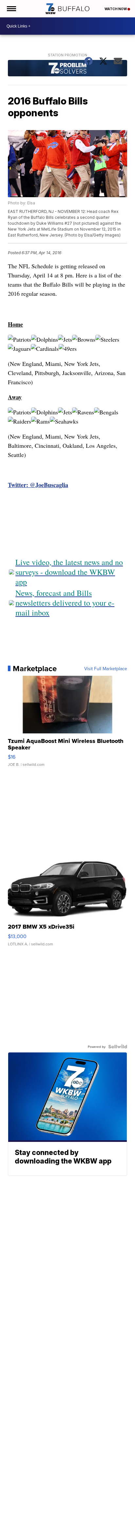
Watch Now (116, 9)
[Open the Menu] (11, 9)
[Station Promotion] (67, 69)
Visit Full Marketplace (105, 668)
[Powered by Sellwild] (117, 1046)
